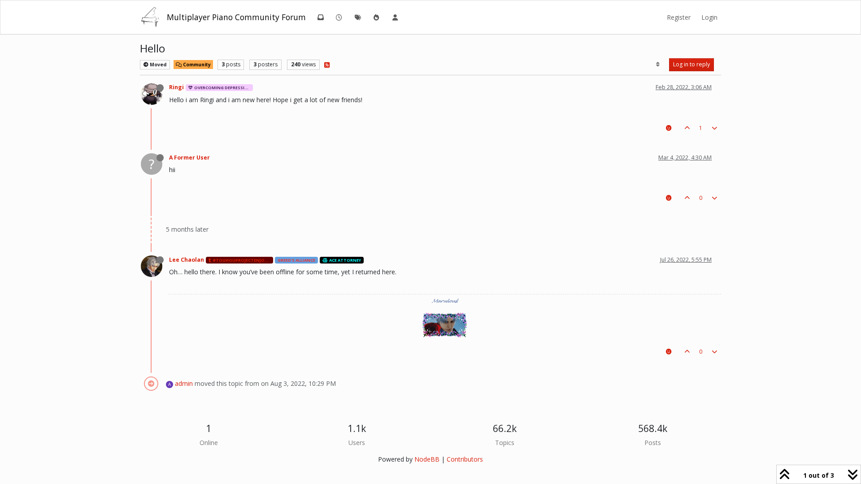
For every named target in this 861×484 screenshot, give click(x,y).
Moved (157, 64)
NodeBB (426, 459)
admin (184, 383)
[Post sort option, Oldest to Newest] (658, 64)
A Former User (189, 157)
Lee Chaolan (186, 260)
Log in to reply (691, 64)
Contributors (465, 459)
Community (196, 64)
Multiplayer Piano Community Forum (236, 17)
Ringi (176, 87)
